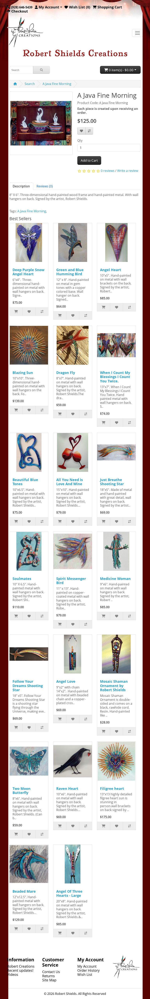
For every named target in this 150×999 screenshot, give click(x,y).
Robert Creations (21, 966)
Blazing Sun (22, 372)
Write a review (127, 171)
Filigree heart (112, 788)
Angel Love (65, 681)
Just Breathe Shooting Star (112, 481)
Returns (48, 975)
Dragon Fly (65, 372)
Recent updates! (20, 970)
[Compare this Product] (89, 131)
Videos (12, 974)
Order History (88, 970)
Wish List (84, 974)
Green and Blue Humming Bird (70, 271)
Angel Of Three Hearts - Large (69, 893)
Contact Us (51, 971)
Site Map (49, 980)
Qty (79, 140)
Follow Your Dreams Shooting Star (27, 685)
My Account (86, 966)
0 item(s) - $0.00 (120, 70)
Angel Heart (110, 269)
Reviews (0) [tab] (45, 186)
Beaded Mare (24, 891)
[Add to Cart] (16, 311)
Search (30, 84)
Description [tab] (21, 186)
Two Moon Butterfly (21, 790)
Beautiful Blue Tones (25, 481)
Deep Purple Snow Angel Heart (28, 271)
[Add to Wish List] (81, 131)
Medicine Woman (115, 578)
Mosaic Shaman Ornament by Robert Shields (114, 685)
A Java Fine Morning (57, 84)
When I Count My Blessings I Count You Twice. (115, 376)
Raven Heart (67, 788)
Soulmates (21, 578)
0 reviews (107, 171)
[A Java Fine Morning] (41, 124)
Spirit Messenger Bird (71, 580)
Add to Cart (89, 160)
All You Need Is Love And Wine (69, 481)
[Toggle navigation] (137, 33)
